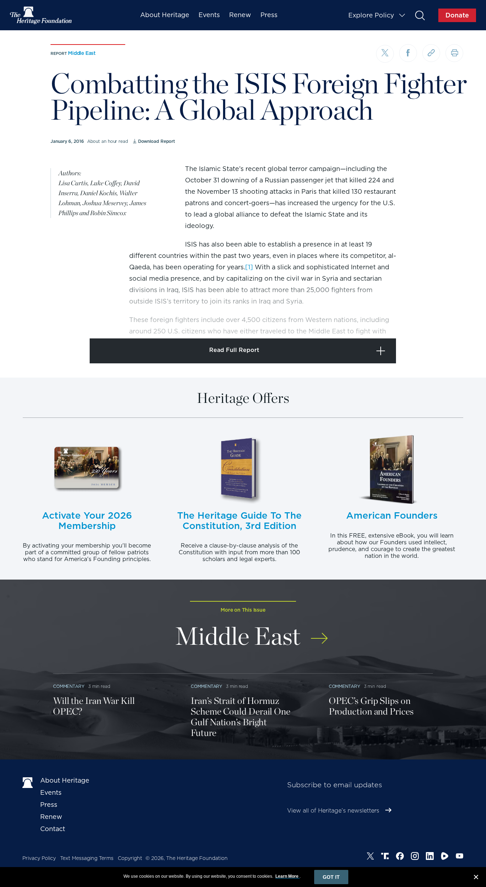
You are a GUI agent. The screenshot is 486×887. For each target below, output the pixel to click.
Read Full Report (234, 350)
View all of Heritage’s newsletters (333, 810)
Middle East (82, 53)
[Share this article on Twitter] (385, 54)
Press (269, 15)
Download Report (156, 141)
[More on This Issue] (319, 633)
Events (209, 15)
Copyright (130, 858)
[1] (249, 267)
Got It (331, 877)
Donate (457, 15)
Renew (240, 15)
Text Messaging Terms (86, 858)
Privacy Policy (39, 858)
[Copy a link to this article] (431, 53)
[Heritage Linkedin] (430, 857)
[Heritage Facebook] (400, 857)
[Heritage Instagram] (415, 857)
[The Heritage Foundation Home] (41, 15)
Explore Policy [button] (371, 15)
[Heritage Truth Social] (385, 857)
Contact (52, 828)
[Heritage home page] (27, 782)
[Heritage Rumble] (445, 857)
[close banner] (476, 878)
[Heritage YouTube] (460, 857)
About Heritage (164, 15)
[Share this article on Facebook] (408, 53)
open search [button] (419, 15)
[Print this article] (454, 53)
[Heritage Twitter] (370, 857)
